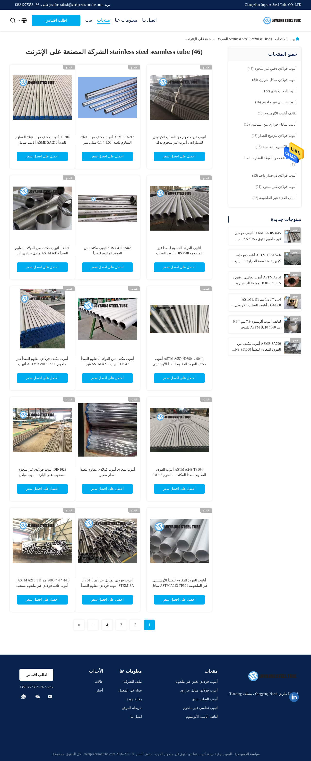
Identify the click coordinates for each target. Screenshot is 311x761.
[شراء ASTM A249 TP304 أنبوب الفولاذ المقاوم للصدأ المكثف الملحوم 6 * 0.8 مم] (179, 429)
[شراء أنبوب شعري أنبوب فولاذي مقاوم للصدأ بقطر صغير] (107, 429)
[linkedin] (294, 697)
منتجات (103, 20)
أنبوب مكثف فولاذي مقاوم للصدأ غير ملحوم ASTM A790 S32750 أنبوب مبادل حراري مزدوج (42, 364)
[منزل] (281, 20)
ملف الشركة (133, 681)
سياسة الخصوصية (247, 754)
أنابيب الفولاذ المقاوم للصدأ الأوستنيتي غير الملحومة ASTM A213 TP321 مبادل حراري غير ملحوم (179, 586)
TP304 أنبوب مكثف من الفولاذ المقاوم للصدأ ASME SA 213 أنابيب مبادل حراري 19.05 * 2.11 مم (42, 142)
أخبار (99, 690)
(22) (280, 91)
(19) (270, 161)
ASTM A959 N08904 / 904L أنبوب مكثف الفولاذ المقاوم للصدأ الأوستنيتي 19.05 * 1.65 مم (179, 364)
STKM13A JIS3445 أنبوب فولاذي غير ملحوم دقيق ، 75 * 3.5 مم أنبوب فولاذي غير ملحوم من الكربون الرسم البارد (257, 236)
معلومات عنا (126, 20)
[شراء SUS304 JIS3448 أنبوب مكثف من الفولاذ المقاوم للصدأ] (107, 208)
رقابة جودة (134, 699)
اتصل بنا (149, 20)
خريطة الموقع (132, 708)
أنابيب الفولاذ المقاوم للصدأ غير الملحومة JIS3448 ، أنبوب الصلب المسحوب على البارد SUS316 (179, 253)
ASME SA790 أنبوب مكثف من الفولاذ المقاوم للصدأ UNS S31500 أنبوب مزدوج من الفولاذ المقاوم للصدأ (257, 347)
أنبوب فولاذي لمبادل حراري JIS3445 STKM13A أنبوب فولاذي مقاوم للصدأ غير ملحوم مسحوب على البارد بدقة (107, 586)
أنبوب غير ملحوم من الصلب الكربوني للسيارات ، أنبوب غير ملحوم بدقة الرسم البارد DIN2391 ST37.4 (179, 142)
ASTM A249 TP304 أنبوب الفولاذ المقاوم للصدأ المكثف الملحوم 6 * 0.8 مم (179, 475)
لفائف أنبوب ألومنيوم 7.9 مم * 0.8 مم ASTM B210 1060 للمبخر (257, 324)
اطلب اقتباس (56, 20)
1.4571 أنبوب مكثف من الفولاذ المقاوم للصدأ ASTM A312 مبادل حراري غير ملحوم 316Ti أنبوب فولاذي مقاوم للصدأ (42, 253)
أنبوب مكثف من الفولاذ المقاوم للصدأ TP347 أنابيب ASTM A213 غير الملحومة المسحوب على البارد (107, 364)
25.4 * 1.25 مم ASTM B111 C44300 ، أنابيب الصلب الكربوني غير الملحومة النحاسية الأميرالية (258, 303)
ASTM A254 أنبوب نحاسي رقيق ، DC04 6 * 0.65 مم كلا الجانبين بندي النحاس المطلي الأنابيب (256, 281)
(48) (272, 68)
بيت (88, 20)
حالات (99, 681)
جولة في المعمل (130, 690)
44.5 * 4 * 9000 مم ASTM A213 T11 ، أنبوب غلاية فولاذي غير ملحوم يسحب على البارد (42, 586)
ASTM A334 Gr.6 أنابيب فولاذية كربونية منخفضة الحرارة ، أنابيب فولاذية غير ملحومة (258, 258)
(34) (274, 80)
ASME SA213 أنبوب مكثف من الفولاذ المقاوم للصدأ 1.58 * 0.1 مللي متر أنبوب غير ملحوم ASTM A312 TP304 (107, 142)
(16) (275, 102)
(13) (270, 124)
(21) (276, 187)
